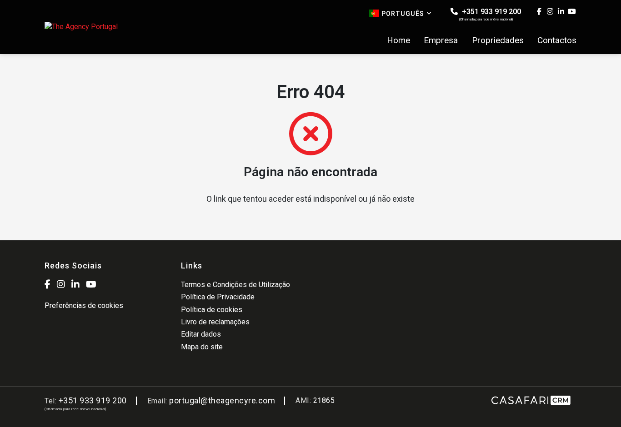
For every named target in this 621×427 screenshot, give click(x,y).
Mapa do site (202, 347)
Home (398, 40)
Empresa (441, 40)
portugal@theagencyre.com (222, 400)
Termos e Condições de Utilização (235, 284)
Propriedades (498, 40)
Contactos (556, 40)
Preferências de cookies (84, 305)
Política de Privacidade (218, 297)
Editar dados (201, 334)
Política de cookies (211, 309)
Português (402, 13)
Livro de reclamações (215, 322)
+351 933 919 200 (490, 14)
